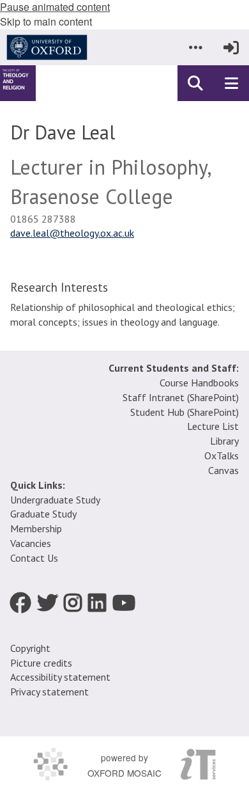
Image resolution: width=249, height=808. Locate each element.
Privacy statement (49, 691)
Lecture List (213, 426)
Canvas (223, 470)
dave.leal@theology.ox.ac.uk (72, 232)
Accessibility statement (60, 676)
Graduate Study (43, 513)
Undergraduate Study (55, 499)
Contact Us (34, 557)
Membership (36, 528)
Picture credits (41, 662)
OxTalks (221, 455)
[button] (195, 47)
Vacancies (30, 543)
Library (224, 440)
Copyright (30, 648)
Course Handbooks (199, 382)
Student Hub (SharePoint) (184, 412)
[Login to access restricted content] (231, 47)
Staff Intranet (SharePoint (179, 397)
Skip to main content (46, 21)
